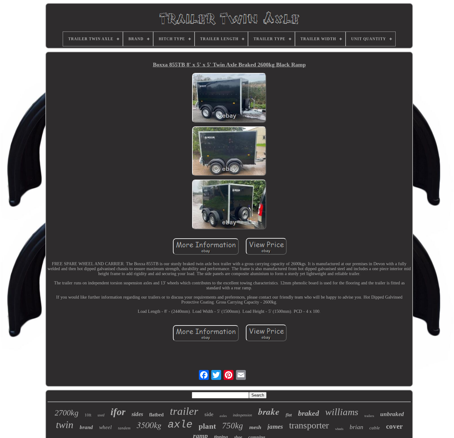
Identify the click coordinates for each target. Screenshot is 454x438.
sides (137, 414)
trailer (184, 411)
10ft (88, 415)
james (275, 426)
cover (394, 426)
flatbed (156, 414)
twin (65, 424)
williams (341, 411)
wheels (339, 429)
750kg (232, 425)
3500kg (149, 425)
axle (180, 425)
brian (356, 426)
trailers (369, 416)
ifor (118, 411)
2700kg (66, 412)
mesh (255, 427)
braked (308, 413)
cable (374, 427)
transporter (309, 425)
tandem (124, 428)
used (101, 415)
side (208, 414)
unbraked (392, 414)
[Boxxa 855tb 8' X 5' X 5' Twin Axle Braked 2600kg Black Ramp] (229, 98)
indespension (242, 415)
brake (269, 411)
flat (289, 415)
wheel (105, 427)
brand (86, 427)
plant (207, 426)
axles (223, 416)
